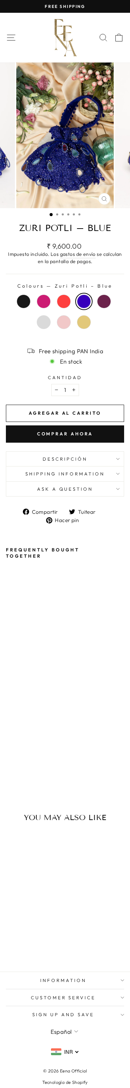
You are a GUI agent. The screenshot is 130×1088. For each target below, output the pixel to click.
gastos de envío (78, 254)
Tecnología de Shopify (65, 1082)
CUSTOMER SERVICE (63, 997)
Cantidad (65, 377)
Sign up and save (63, 1014)
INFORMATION (63, 980)
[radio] (23, 301)
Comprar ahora (65, 433)
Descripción (65, 459)
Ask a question (65, 489)
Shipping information (65, 473)
